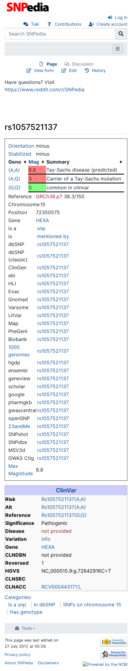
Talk (35, 24)
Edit (73, 70)
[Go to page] (121, 34)
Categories (17, 597)
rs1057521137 (53, 244)
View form (44, 70)
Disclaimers (48, 663)
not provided (56, 531)
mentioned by (53, 236)
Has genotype (26, 612)
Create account (111, 24)
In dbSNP (44, 604)
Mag (34, 162)
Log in (121, 17)
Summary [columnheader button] (57, 162)
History (99, 70)
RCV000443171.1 (60, 587)
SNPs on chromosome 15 (92, 604)
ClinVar (66, 490)
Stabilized (19, 154)
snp (41, 228)
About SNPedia (19, 663)
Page (52, 63)
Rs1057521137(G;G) (64, 515)
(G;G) (14, 187)
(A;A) (14, 170)
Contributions (68, 24)
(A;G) (14, 179)
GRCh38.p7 (49, 196)
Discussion (82, 63)
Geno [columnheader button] (14, 162)
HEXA (42, 220)
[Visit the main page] (28, 6)
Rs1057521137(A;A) (63, 499)
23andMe (19, 426)
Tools (27, 628)
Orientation (21, 146)
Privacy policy (17, 654)
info (45, 539)
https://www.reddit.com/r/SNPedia (44, 89)
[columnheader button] (37, 162)
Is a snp (17, 604)
